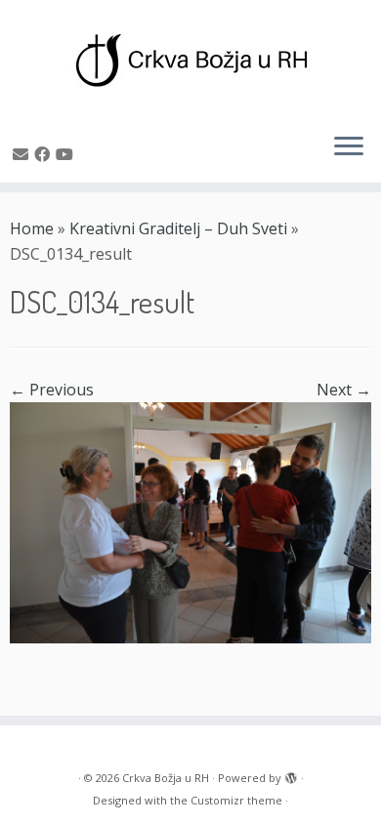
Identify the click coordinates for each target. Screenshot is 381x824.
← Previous (52, 389)
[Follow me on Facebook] (45, 154)
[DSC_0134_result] (190, 521)
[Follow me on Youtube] (67, 154)
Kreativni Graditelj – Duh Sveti (178, 228)
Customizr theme (236, 800)
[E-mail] (23, 154)
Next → (344, 389)
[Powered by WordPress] (291, 774)
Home (32, 228)
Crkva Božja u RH (165, 777)
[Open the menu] (348, 147)
